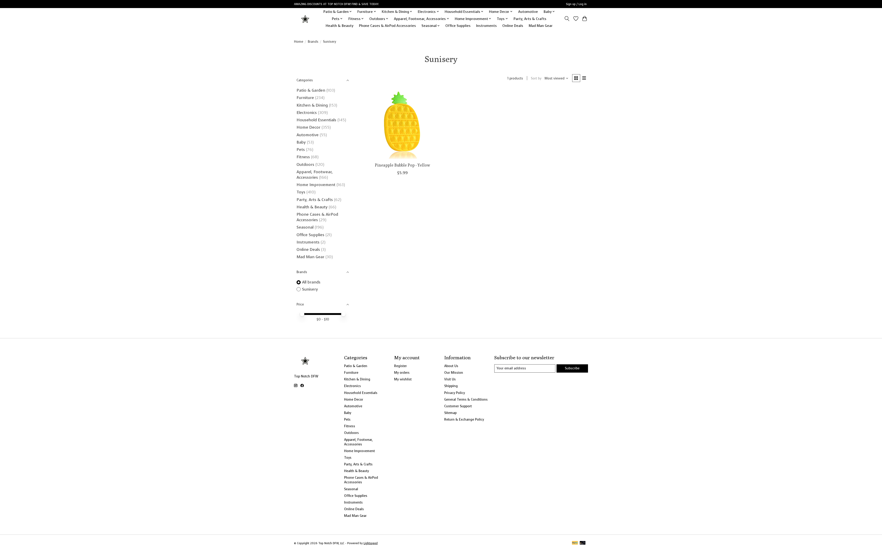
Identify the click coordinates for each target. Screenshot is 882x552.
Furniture (305, 97)
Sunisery (310, 289)
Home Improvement (316, 184)
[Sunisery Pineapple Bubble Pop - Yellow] (402, 124)
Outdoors (305, 164)
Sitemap (450, 412)
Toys (301, 192)
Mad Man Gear (541, 25)
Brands (313, 41)
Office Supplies (458, 25)
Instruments (486, 25)
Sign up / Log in (576, 4)
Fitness (303, 157)
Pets (301, 149)
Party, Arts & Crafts (530, 18)
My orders (402, 372)
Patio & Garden (311, 90)
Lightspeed (371, 543)
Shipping (451, 386)
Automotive (528, 11)
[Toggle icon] (567, 18)
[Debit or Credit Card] (583, 543)
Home (298, 41)
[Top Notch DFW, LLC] (305, 18)
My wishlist (403, 379)
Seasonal (305, 227)
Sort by (536, 78)
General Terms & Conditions (466, 399)
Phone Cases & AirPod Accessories (387, 25)
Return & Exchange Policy (464, 419)
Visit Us (450, 379)
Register (400, 366)
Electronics (307, 112)
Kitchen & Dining (312, 105)
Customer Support (458, 406)
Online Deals (512, 25)
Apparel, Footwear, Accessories (315, 174)
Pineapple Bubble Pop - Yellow (402, 165)
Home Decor (308, 127)
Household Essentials (316, 120)
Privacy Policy (454, 393)
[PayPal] (575, 543)
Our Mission (453, 372)
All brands (311, 282)
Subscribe (572, 368)
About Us (451, 366)
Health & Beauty (339, 25)
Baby (301, 142)
